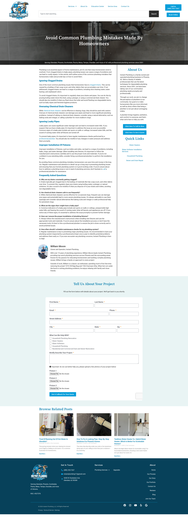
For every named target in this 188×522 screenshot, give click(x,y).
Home (153, 470)
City (51, 327)
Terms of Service (49, 510)
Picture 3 (53, 385)
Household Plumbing (134, 156)
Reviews (152, 490)
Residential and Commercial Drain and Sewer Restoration (73, 349)
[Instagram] (130, 505)
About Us (83, 6)
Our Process (151, 474)
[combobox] (93, 14)
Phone (112, 310)
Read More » (42, 453)
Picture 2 (53, 378)
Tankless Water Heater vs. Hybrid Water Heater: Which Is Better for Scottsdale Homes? (130, 441)
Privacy (40, 510)
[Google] (146, 505)
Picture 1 (53, 371)
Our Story (152, 478)
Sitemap (57, 510)
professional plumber (47, 139)
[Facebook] (124, 505)
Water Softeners (58, 343)
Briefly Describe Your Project (61, 353)
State (96, 327)
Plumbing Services (101, 470)
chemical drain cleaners (52, 111)
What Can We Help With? (59, 335)
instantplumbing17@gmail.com (75, 474)
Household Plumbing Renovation (64, 338)
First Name (54, 302)
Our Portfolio (151, 482)
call (104, 169)
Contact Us (125, 6)
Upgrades (116, 470)
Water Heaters (134, 145)
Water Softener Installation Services (132, 150)
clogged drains (95, 85)
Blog (153, 495)
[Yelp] (140, 505)
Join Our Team (150, 499)
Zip (118, 327)
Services (71, 6)
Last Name (98, 302)
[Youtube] (135, 505)
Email (51, 310)
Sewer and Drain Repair (134, 160)
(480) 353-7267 (69, 470)
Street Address (55, 319)
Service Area (112, 6)
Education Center (97, 6)
